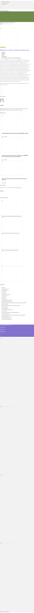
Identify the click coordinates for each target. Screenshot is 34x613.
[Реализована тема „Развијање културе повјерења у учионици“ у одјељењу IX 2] (13, 281)
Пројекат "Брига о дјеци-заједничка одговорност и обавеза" (11, 305)
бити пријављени (19, 187)
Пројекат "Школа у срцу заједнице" (7, 309)
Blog (2, 22)
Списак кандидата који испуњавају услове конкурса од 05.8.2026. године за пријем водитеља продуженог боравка (15, 156)
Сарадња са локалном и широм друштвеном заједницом (10, 312)
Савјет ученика (4, 310)
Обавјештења (18, 57)
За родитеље (9, 57)
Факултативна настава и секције (7, 317)
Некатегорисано (4, 295)
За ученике (14, 57)
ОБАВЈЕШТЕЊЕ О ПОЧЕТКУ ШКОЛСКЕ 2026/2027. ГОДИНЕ (15, 133)
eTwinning (3, 287)
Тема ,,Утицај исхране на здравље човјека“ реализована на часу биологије (14, 179)
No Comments (4, 56)
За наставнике (4, 57)
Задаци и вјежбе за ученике (6, 294)
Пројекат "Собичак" (5, 306)
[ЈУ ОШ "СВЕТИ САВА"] (4, 10)
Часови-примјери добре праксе (6, 319)
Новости (3, 297)
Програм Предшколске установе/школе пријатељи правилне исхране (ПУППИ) (14, 302)
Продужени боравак (5, 304)
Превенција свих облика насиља (7, 301)
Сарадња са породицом (5, 313)
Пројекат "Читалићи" (5, 308)
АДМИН (3, 52)
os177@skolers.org (2, 331)
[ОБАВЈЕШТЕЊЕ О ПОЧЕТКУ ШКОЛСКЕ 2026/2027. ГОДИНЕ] (13, 214)
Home (1, 22)
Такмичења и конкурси (5, 316)
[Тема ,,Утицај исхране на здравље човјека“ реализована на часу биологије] (13, 248)
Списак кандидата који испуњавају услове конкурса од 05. (10, 233)
